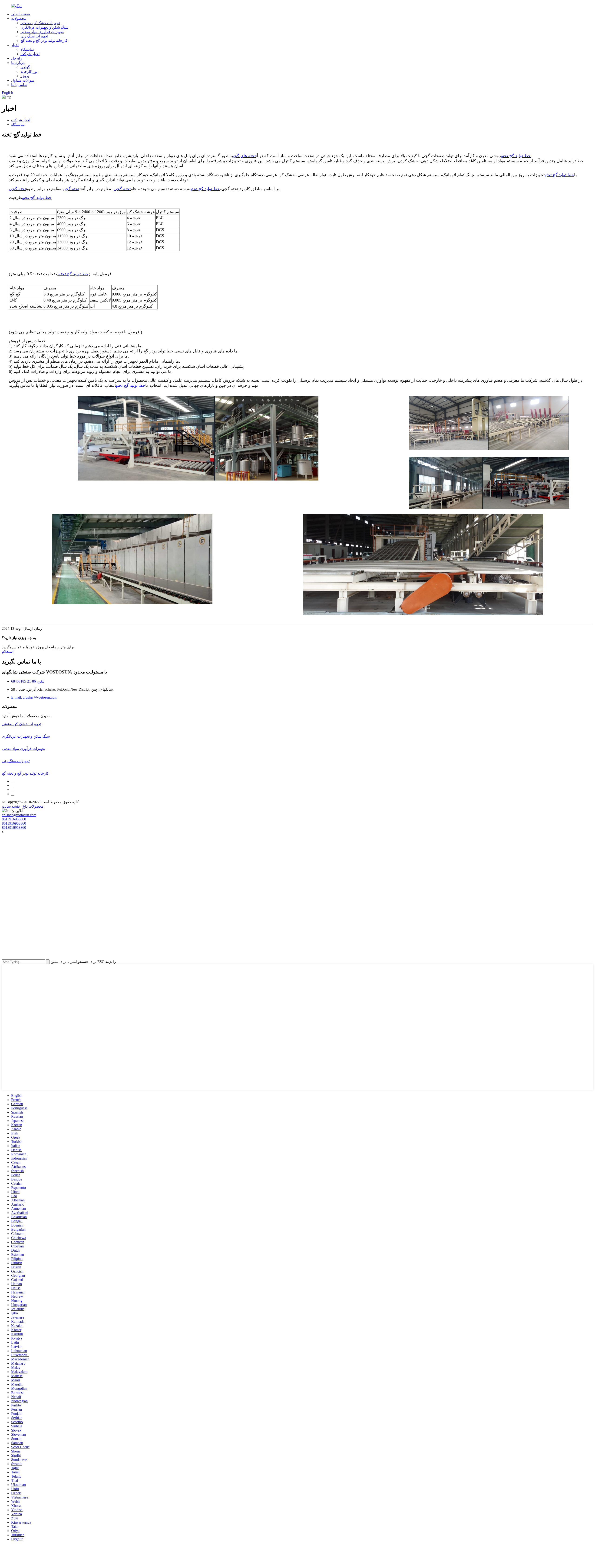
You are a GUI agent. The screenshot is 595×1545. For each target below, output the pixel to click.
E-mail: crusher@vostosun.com (34, 697)
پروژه (24, 76)
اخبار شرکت (30, 54)
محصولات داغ (33, 806)
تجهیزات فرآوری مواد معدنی (42, 32)
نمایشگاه (27, 49)
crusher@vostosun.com (19, 815)
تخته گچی (122, 188)
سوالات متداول (22, 80)
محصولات (18, 18)
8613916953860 (14, 819)
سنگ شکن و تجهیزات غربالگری (44, 27)
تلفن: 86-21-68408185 (27, 681)
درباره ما (18, 63)
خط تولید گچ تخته (516, 155)
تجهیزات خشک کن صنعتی (40, 23)
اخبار (15, 45)
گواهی (25, 67)
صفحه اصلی (20, 14)
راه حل (16, 58)
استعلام (7, 651)
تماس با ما (19, 85)
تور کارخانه (28, 71)
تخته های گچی (244, 155)
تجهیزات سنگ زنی (34, 36)
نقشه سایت (11, 806)
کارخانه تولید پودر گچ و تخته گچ (43, 41)
